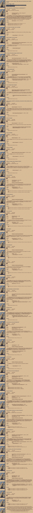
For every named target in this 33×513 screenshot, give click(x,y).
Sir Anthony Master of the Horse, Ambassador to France (18, 16)
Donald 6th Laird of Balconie (11, 348)
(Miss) (8, 460)
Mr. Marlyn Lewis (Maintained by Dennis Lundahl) (19, 510)
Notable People (22, 5)
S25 (8, 207)
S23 (8, 354)
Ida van (15, 35)
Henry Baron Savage (23, 77)
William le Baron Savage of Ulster (18, 152)
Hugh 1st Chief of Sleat (14, 313)
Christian (14, 435)
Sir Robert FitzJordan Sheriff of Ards (19, 42)
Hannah (8, 281)
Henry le (15, 142)
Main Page (7, 5)
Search (25, 5)
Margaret (14, 75)
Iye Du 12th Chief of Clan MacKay (18, 415)
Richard (14, 216)
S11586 (9, 427)
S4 (8, 24)
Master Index (15, 5)
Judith (18, 236)
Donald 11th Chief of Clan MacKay (18, 454)
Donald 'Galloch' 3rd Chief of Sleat (20, 301)
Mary (19, 16)
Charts (18, 5)
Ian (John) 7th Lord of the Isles (18, 74)
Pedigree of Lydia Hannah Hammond (17, 182)
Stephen (8, 201)
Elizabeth (15, 204)
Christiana (15, 43)
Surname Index (11, 5)
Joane (21, 201)
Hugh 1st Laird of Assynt (17, 434)
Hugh (27, 459)
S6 (8, 23)
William (15, 281)
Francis (14, 180)
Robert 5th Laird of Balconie (17, 327)
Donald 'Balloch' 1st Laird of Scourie (16, 439)
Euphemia (19, 381)
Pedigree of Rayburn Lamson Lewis (17, 329)
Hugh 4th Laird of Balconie (27, 401)
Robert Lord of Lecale (17, 64)
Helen (14, 416)
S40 (8, 82)
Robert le (14, 137)
